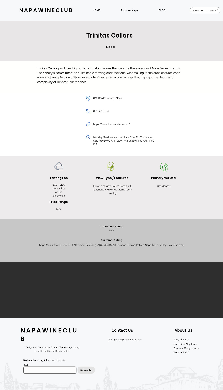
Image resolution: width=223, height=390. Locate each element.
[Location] (88, 98)
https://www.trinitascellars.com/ (111, 124)
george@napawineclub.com (128, 339)
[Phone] (88, 111)
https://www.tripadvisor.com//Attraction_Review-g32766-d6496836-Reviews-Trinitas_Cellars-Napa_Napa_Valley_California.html (111, 245)
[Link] (88, 124)
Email (26, 365)
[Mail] (88, 137)
